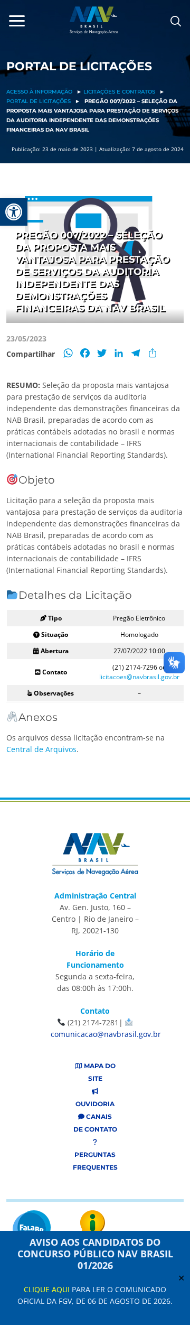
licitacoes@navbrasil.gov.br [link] (139, 676)
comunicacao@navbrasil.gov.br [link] (106, 1034)
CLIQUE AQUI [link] (47, 1289)
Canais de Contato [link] (95, 1123)
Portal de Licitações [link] (38, 101)
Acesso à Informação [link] (39, 91)
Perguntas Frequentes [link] (95, 1161)
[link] (13, 212)
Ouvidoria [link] (95, 1104)
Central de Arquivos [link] (41, 749)
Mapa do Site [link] (99, 1072)
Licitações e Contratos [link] (119, 91)
